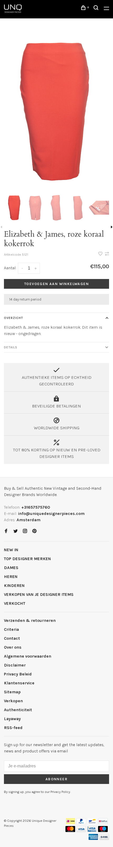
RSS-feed (13, 727)
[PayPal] (81, 822)
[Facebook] (6, 531)
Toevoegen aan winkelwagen (56, 284)
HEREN (11, 576)
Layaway (12, 718)
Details (10, 347)
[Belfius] (103, 822)
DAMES (11, 567)
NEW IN (11, 549)
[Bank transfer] (104, 838)
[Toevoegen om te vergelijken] (107, 254)
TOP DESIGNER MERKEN (27, 558)
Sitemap (12, 691)
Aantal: (10, 267)
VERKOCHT (14, 603)
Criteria (11, 629)
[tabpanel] (56, 111)
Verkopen (13, 700)
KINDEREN (14, 585)
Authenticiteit (18, 709)
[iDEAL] (70, 822)
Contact (12, 638)
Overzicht (13, 318)
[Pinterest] (34, 531)
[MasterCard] (70, 830)
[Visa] (81, 830)
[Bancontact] (92, 822)
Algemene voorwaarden (27, 656)
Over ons (13, 647)
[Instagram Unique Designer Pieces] (25, 531)
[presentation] (14, 208)
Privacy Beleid (18, 674)
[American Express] (93, 838)
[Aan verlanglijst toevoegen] (101, 254)
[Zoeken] (97, 8)
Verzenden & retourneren (30, 620)
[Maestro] (103, 830)
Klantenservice (19, 682)
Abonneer (56, 779)
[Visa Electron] (92, 830)
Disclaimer (15, 665)
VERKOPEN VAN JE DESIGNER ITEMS (39, 594)
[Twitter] (15, 531)
